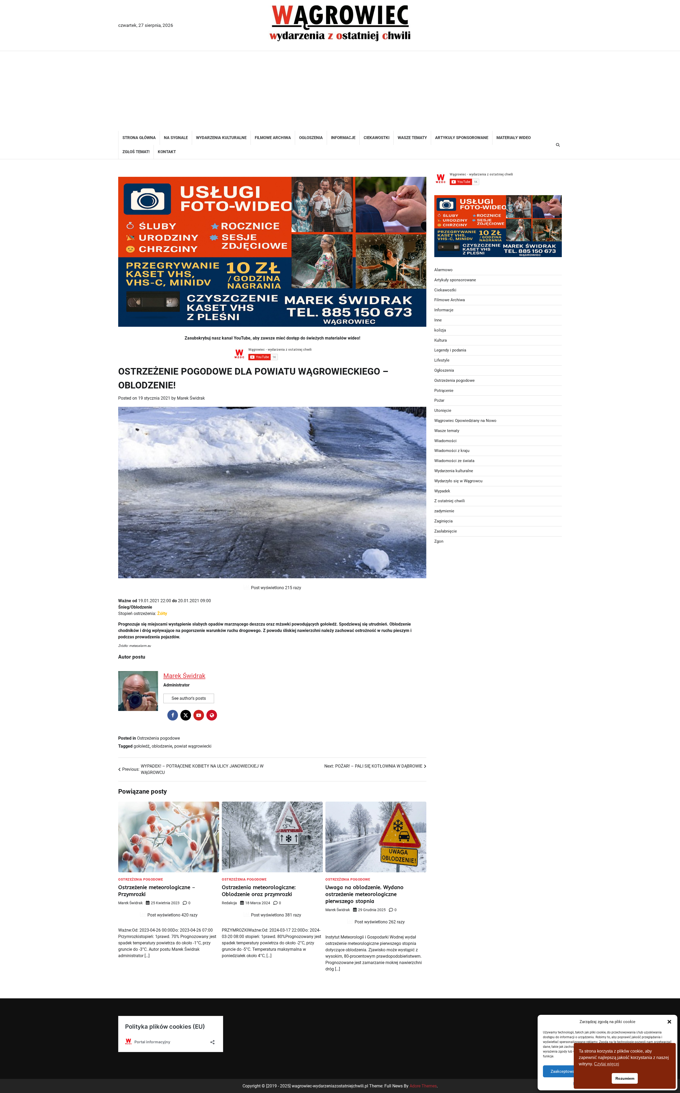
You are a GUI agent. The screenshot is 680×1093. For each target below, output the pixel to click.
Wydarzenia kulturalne (221, 137)
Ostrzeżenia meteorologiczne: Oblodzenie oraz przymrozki (259, 890)
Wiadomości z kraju (451, 450)
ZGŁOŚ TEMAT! (136, 151)
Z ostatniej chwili (449, 501)
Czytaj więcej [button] (606, 1064)
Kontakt (167, 151)
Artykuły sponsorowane (461, 137)
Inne (438, 320)
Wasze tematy (412, 137)
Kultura (440, 340)
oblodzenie (162, 746)
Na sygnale (176, 137)
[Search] (558, 145)
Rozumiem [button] (624, 1078)
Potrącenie (443, 390)
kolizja (440, 330)
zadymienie (444, 511)
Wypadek (442, 491)
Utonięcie (442, 410)
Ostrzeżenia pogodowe (158, 738)
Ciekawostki (376, 137)
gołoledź (142, 746)
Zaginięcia (443, 521)
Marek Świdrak (191, 398)
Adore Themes (423, 1085)
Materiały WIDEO (513, 137)
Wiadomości (445, 440)
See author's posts (189, 698)
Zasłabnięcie (445, 531)
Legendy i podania (450, 350)
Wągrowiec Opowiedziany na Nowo (465, 420)
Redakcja (229, 903)
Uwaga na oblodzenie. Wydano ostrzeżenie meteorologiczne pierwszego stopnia (364, 894)
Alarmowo (443, 269)
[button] (669, 1021)
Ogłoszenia (311, 137)
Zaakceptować (564, 1071)
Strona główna (139, 137)
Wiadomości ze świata (454, 460)
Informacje (343, 137)
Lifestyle (441, 360)
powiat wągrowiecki (192, 746)
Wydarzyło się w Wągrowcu (458, 481)
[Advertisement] (340, 91)
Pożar (439, 400)
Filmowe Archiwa (273, 137)
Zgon (438, 541)
